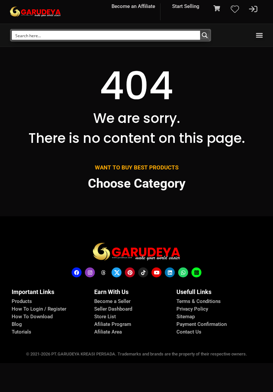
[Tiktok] (143, 272)
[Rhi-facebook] (77, 272)
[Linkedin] (170, 272)
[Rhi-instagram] (90, 272)
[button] (259, 35)
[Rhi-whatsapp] (183, 272)
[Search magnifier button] (204, 35)
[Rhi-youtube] (156, 272)
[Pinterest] (130, 272)
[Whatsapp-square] (196, 272)
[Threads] (103, 272)
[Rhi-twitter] (117, 272)
